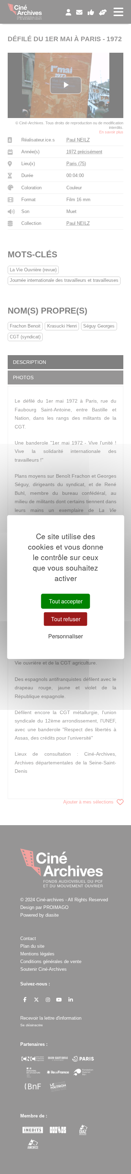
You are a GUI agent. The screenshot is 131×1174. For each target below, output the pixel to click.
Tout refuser (65, 619)
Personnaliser (65, 636)
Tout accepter (65, 601)
